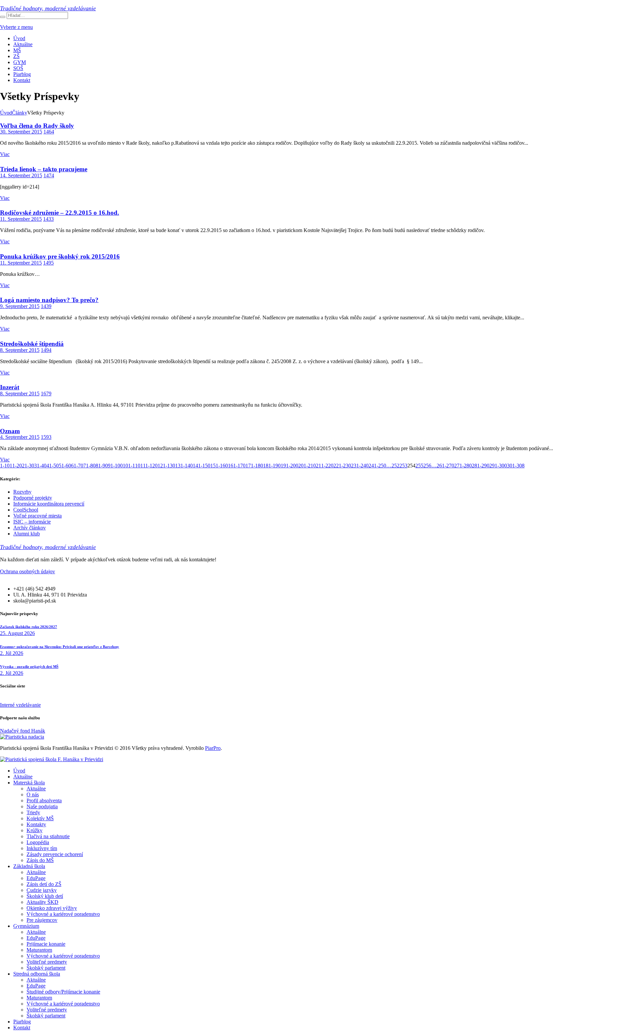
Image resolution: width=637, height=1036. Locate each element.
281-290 (480, 465)
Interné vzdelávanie (20, 705)
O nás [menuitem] (33, 794)
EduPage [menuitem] (36, 878)
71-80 (89, 465)
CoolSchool (25, 510)
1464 (48, 131)
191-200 (289, 465)
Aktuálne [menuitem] (23, 776)
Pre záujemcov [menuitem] (42, 920)
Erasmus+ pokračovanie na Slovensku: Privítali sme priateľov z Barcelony (59, 647)
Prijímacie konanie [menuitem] (46, 944)
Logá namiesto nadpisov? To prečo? (49, 299)
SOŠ (18, 68)
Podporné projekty (32, 498)
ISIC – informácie (32, 521)
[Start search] (2, 17)
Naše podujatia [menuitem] (42, 806)
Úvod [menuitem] (19, 770)
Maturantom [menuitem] (39, 950)
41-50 (52, 465)
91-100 (115, 465)
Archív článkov (29, 527)
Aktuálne (23, 44)
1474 (48, 175)
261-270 (445, 465)
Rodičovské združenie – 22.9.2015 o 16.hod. (59, 212)
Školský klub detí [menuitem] (45, 896)
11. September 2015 (21, 219)
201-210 (307, 465)
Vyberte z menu (16, 27)
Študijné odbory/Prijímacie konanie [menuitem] (63, 992)
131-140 (184, 465)
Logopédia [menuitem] (38, 842)
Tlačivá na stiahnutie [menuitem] (48, 836)
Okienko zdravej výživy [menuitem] (52, 908)
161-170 (237, 465)
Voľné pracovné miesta (37, 515)
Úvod (19, 38)
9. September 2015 (19, 306)
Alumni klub (26, 533)
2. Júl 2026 (11, 653)
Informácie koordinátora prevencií (48, 504)
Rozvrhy (22, 492)
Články (19, 113)
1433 (48, 219)
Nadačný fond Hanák (22, 731)
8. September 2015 (19, 350)
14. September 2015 (21, 175)
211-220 (324, 465)
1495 (48, 263)
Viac (5, 154)
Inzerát (9, 387)
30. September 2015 (21, 131)
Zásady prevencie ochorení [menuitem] (55, 854)
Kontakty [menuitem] (36, 824)
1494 (46, 350)
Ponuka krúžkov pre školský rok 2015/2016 (60, 256)
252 (395, 465)
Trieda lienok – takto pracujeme (43, 169)
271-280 (463, 465)
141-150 (201, 465)
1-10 (5, 465)
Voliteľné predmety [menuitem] (47, 962)
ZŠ (16, 56)
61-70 (77, 465)
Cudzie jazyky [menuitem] (42, 890)
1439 (46, 306)
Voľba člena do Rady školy (37, 125)
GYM (19, 62)
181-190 (272, 465)
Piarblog (22, 74)
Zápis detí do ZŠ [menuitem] (44, 884)
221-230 (342, 465)
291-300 (498, 465)
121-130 (166, 465)
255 (419, 465)
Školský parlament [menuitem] (46, 968)
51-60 (65, 465)
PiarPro (213, 748)
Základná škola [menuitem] (29, 866)
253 (403, 465)
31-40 (40, 465)
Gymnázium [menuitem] (26, 926)
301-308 (516, 465)
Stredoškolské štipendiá (32, 343)
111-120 (149, 465)
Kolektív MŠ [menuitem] (40, 818)
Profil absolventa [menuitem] (44, 800)
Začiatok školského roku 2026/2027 (28, 627)
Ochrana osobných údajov (27, 571)
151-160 (219, 465)
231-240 (360, 465)
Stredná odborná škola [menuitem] (36, 974)
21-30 (28, 465)
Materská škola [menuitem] (29, 782)
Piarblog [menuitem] (22, 1021)
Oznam (10, 431)
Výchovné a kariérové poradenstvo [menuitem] (63, 914)
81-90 (102, 465)
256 (427, 465)
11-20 (16, 465)
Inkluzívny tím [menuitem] (42, 848)
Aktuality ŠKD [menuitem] (42, 902)
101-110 (131, 465)
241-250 (377, 465)
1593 (46, 437)
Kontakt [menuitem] (21, 1027)
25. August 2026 (17, 633)
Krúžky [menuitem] (34, 830)
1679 (46, 393)
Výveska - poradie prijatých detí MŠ (29, 667)
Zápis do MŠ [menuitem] (40, 860)
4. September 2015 (19, 437)
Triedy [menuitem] (33, 812)
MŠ (17, 50)
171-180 (254, 465)
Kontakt (21, 80)
